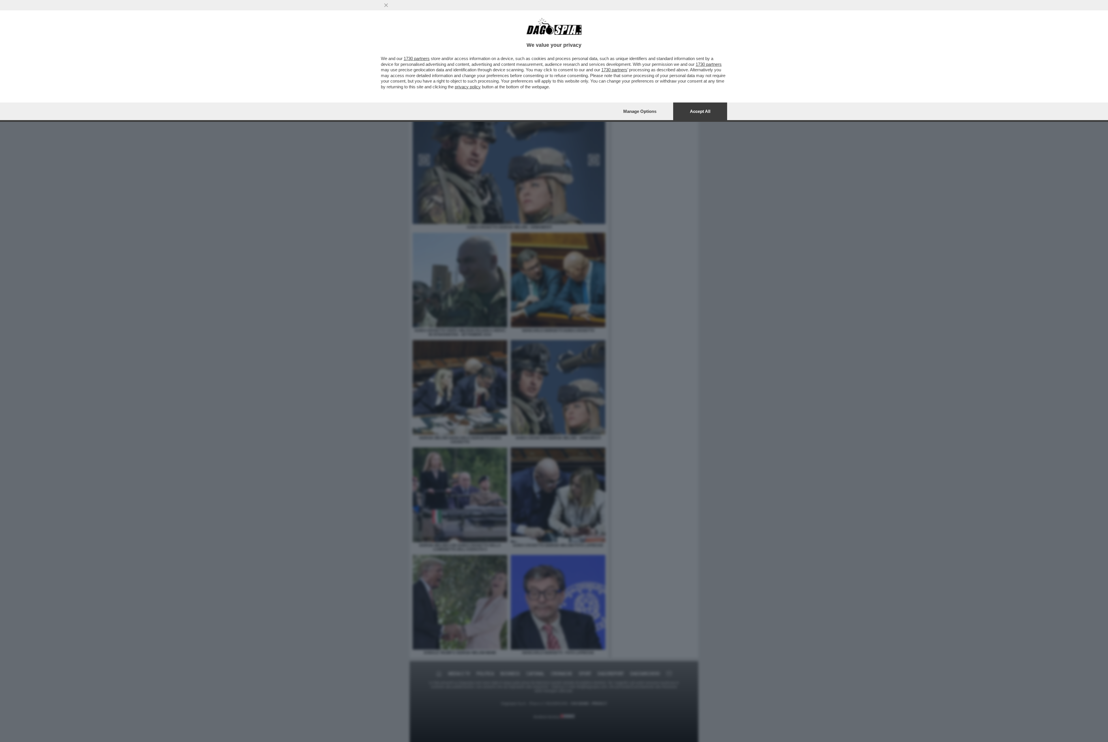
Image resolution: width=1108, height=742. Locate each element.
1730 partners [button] (417, 58)
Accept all (700, 111)
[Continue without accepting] (386, 5)
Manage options (639, 111)
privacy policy (468, 86)
